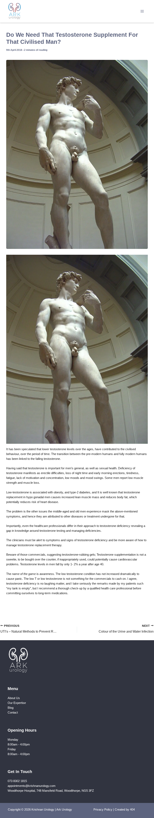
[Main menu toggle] (142, 11)
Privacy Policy (102, 809)
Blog (10, 707)
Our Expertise (17, 703)
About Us (14, 698)
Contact (13, 712)
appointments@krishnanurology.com (32, 785)
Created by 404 (125, 809)
